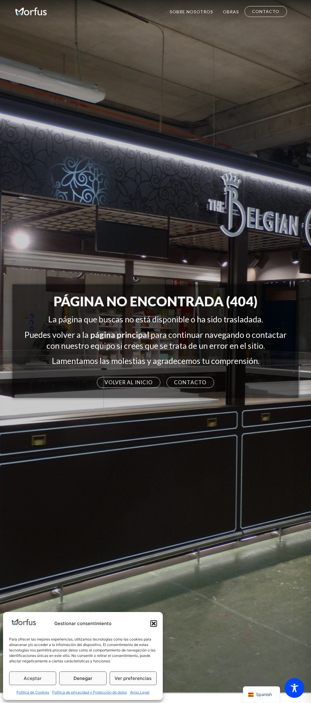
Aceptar (33, 678)
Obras (231, 11)
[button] (154, 624)
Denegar (82, 678)
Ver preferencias (133, 678)
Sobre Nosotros (191, 11)
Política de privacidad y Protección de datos (89, 692)
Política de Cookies (32, 692)
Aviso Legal (139, 692)
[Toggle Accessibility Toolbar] (294, 688)
